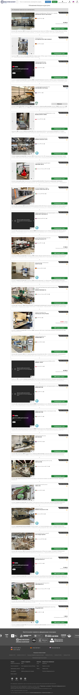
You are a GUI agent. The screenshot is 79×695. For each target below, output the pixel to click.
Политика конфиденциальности (35, 692)
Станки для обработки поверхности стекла (35, 655)
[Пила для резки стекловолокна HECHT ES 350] (23, 270)
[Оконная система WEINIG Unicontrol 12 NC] (23, 516)
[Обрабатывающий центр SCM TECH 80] (23, 443)
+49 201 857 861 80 (56, 647)
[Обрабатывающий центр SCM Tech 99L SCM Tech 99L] (23, 468)
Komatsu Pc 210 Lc (49, 655)
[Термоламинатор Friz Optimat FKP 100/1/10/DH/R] (23, 46)
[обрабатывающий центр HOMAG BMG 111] (23, 344)
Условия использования (46, 692)
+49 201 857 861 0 (36, 647)
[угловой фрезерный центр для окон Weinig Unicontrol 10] (23, 245)
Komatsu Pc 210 (12, 655)
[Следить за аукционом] (67, 88)
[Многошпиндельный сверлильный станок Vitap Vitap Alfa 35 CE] (23, 614)
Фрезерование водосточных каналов (39, 657)
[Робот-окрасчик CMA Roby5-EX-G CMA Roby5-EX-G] (23, 591)
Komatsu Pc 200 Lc (58, 655)
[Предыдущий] (12, 21)
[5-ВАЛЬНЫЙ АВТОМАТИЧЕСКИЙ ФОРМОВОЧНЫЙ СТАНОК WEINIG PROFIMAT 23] (23, 295)
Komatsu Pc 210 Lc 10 (21, 655)
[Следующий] (33, 21)
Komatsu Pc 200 (67, 655)
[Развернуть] (39, 35)
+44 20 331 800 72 (17, 647)
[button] (77, 2)
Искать (48, 1)
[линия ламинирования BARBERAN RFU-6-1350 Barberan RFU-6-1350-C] (23, 121)
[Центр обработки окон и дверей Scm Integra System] (23, 541)
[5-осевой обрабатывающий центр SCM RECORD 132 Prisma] (23, 94)
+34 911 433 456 (16, 649)
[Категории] (17, 2)
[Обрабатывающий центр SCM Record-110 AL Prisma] (23, 320)
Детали (60, 104)
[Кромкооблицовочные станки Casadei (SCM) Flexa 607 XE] (23, 196)
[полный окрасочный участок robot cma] (23, 492)
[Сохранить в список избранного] (67, 15)
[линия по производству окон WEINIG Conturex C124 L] (23, 146)
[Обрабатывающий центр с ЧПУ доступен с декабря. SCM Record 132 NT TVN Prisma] (23, 21)
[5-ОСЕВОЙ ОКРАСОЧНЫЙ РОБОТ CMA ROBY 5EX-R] (23, 171)
